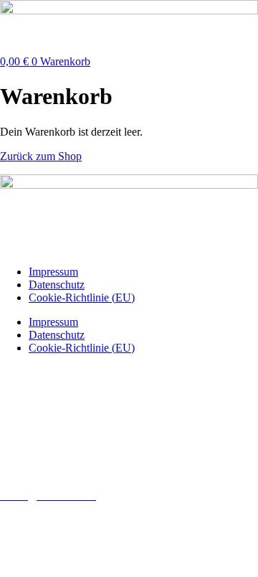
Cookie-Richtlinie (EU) (82, 297)
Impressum (53, 272)
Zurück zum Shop (41, 156)
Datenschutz (57, 284)
